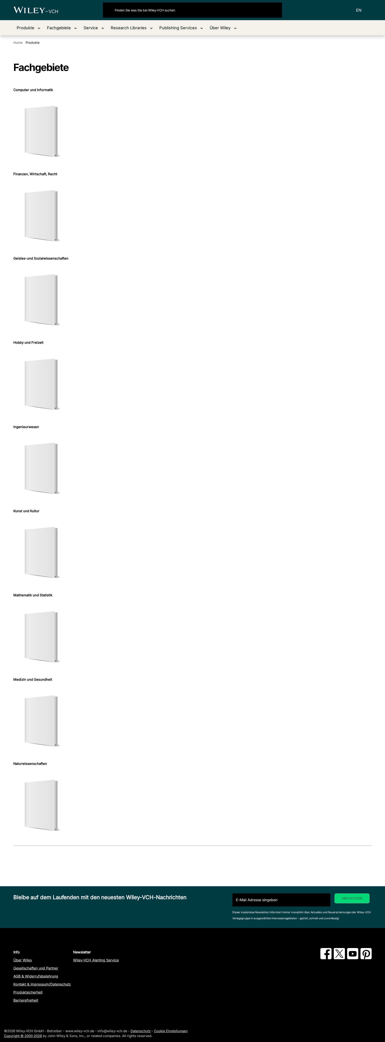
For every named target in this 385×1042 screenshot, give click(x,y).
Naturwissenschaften (30, 764)
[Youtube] (352, 958)
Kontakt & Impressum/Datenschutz (42, 984)
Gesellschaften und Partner (35, 968)
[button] (28, 28)
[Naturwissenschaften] (192, 806)
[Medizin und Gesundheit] (192, 721)
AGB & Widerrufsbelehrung (35, 976)
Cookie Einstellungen (171, 1031)
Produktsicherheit (28, 992)
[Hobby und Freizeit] (192, 384)
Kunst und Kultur (26, 511)
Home (18, 42)
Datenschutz (141, 1031)
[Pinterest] (366, 958)
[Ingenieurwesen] (192, 469)
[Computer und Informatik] (192, 132)
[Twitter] (339, 958)
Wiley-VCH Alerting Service (96, 960)
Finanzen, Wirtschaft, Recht (35, 174)
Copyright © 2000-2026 (23, 1036)
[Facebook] (326, 958)
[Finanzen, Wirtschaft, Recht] (192, 216)
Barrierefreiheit (25, 1000)
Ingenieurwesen (26, 427)
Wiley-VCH (39, 10)
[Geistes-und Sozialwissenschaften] (192, 300)
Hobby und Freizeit (28, 343)
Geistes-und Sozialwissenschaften (40, 258)
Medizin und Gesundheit (32, 680)
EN (359, 10)
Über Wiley (22, 960)
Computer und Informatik (33, 90)
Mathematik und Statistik (32, 595)
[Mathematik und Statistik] (192, 637)
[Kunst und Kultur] (192, 553)
